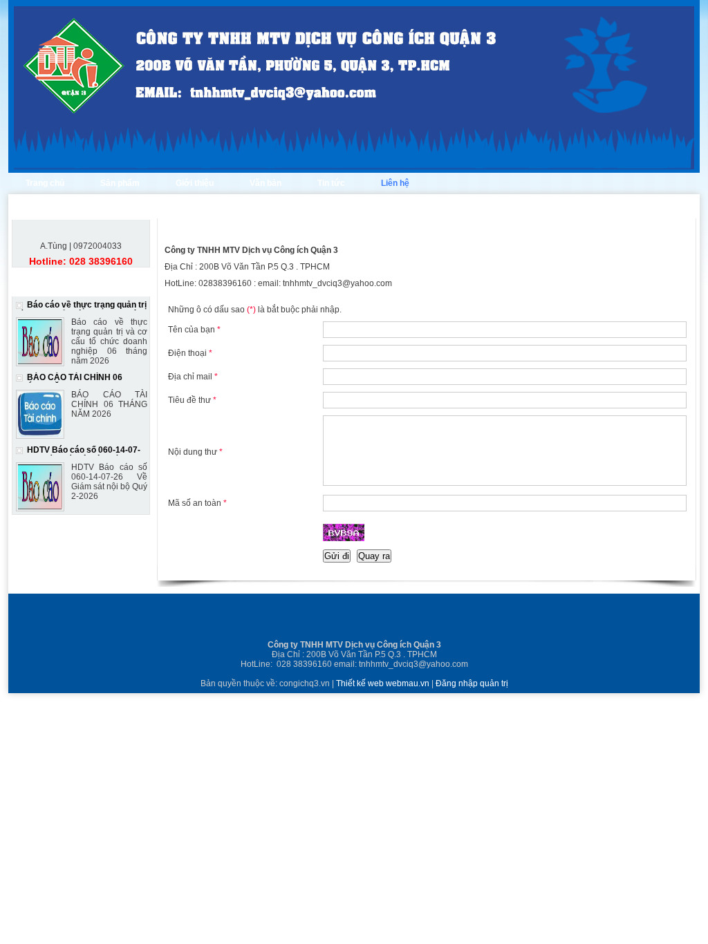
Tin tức (331, 183)
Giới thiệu (195, 183)
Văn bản (265, 183)
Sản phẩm (120, 183)
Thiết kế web (361, 683)
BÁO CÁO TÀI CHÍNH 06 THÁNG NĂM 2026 (69, 382)
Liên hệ (395, 183)
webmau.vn (408, 683)
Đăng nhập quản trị (472, 683)
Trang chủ (45, 183)
